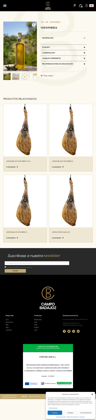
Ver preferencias (86, 413)
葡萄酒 (36, 327)
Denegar (70, 413)
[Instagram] (73, 331)
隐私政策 (24, 396)
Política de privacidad (72, 416)
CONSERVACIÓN (48, 53)
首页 (42, 22)
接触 (7, 327)
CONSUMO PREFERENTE (51, 58)
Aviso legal (82, 416)
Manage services (53, 408)
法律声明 (9, 330)
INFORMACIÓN (47, 38)
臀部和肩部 (38, 320)
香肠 (35, 325)
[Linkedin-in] (78, 331)
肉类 (35, 322)
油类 (46, 22)
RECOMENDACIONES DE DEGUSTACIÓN (57, 64)
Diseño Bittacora (34, 396)
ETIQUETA (46, 47)
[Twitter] (68, 331)
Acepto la (18, 267)
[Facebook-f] (64, 331)
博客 (7, 325)
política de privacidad (22, 267)
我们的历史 (9, 322)
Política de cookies (61, 416)
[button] (92, 394)
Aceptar (55, 413)
